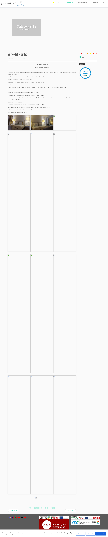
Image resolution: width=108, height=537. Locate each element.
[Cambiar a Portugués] (87, 53)
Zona (103, 2)
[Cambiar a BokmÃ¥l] (96, 53)
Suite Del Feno (70, 510)
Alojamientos (70, 2)
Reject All (90, 534)
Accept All (101, 534)
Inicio (60, 2)
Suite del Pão (13, 510)
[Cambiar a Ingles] (81, 53)
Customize (80, 534)
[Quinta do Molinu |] (12, 3)
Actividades (95, 2)
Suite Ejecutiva (16, 58)
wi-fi (31, 58)
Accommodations (15, 50)
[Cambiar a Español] (90, 53)
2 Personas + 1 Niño (25, 58)
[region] (54, 533)
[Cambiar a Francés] (84, 53)
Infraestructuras (83, 2)
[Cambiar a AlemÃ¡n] (93, 53)
